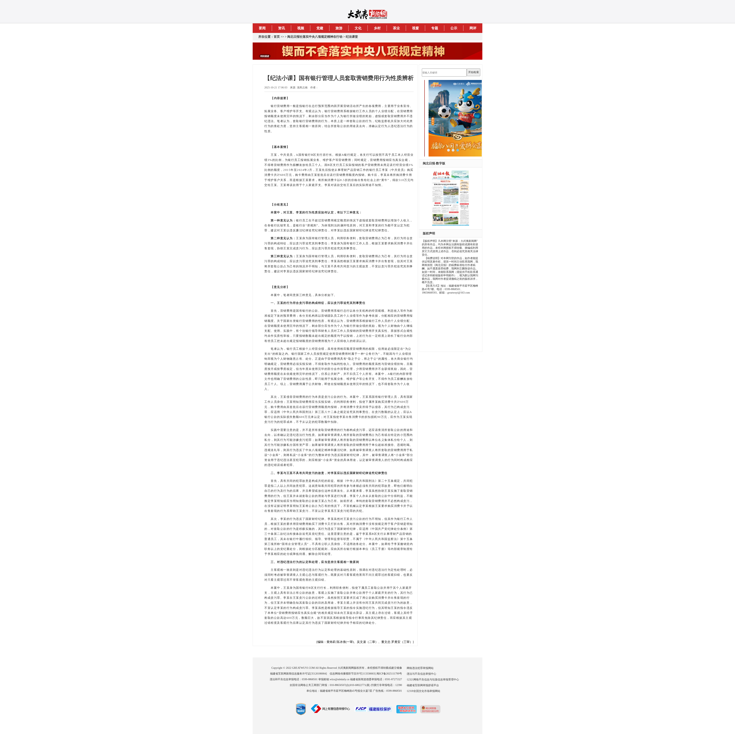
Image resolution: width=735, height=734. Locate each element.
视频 (300, 28)
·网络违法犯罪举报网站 (420, 668)
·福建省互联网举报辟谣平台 (422, 685)
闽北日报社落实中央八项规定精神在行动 (314, 36)
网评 (473, 28)
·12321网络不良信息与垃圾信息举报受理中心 (432, 679)
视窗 (415, 28)
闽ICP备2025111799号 (389, 673)
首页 (277, 36)
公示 (453, 28)
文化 (358, 28)
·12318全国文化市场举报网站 (423, 691)
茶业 (396, 28)
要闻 (262, 28)
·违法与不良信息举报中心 (421, 673)
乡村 (377, 28)
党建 (319, 28)
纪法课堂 (352, 36)
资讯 (281, 28)
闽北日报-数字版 (434, 163)
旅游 (339, 28)
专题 (434, 28)
